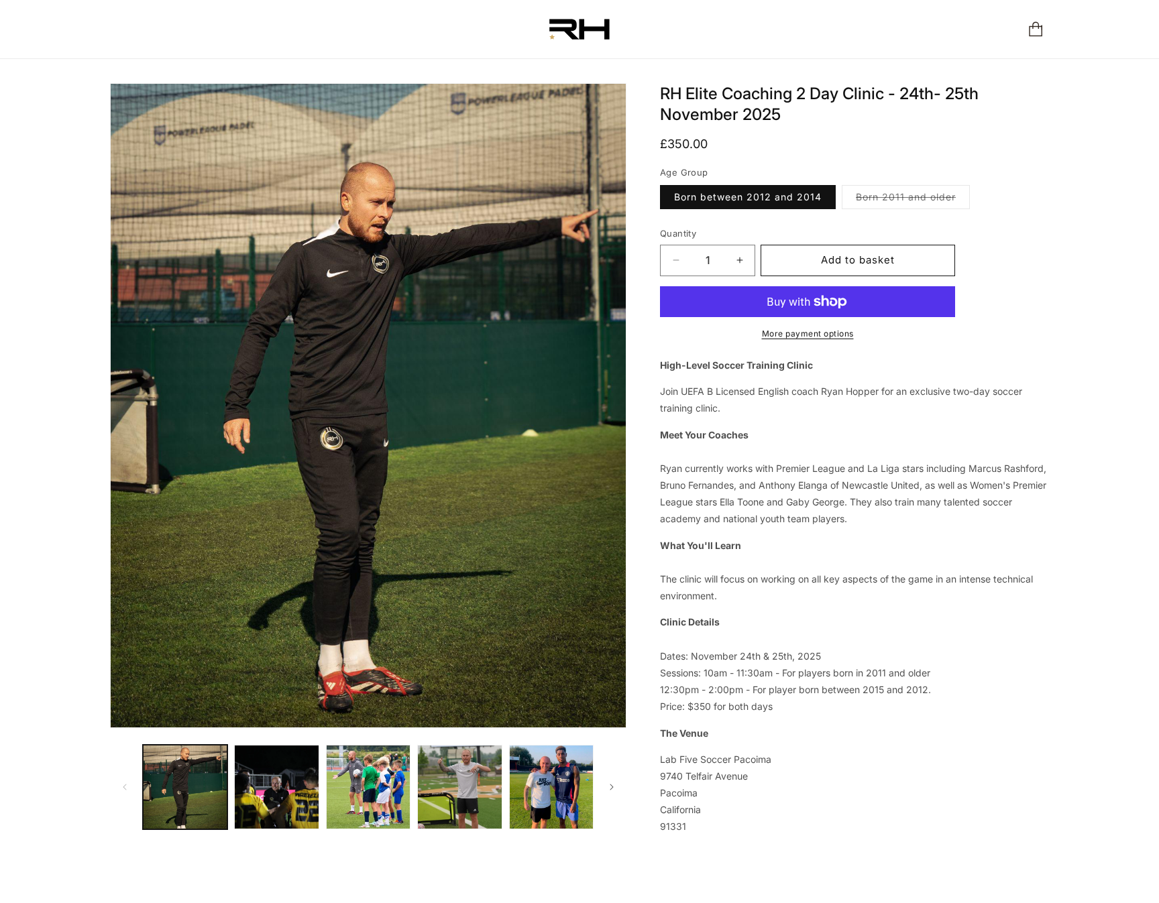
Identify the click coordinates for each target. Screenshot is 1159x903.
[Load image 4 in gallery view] (459, 787)
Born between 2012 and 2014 (748, 196)
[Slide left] (125, 787)
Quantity (678, 233)
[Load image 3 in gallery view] (368, 787)
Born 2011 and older (913, 199)
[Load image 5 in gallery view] (551, 787)
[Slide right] (611, 787)
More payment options (808, 333)
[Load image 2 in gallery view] (276, 787)
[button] (1037, 29)
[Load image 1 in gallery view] (185, 787)
